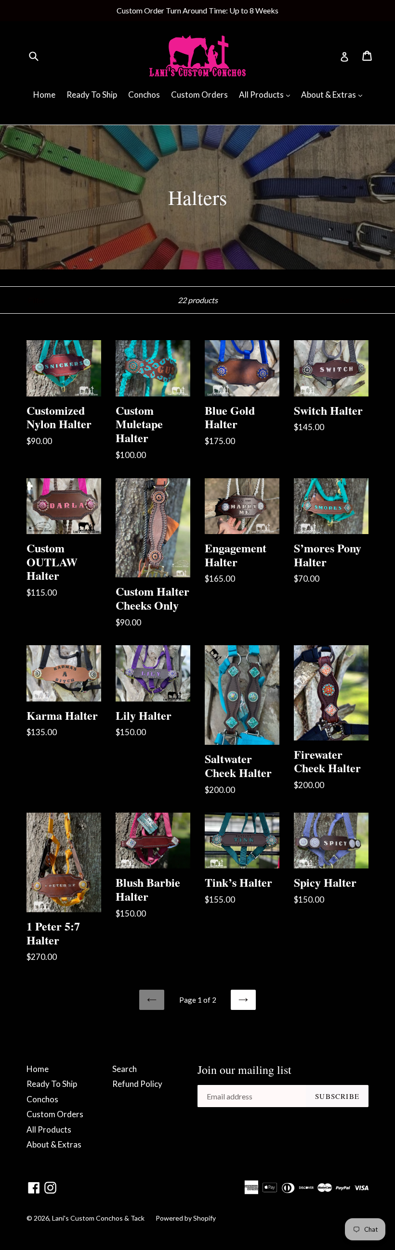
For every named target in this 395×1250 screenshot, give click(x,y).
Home (44, 94)
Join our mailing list (244, 1070)
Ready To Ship (91, 94)
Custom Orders (199, 94)
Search (124, 1069)
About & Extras (334, 94)
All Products (267, 94)
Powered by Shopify (186, 1218)
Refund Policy (137, 1084)
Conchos (144, 94)
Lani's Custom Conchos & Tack (99, 1218)
